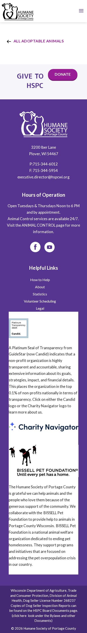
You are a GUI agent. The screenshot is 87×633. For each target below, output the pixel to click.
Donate (63, 74)
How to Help (40, 280)
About (40, 287)
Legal (40, 308)
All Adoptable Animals (39, 41)
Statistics (40, 294)
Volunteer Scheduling (40, 301)
